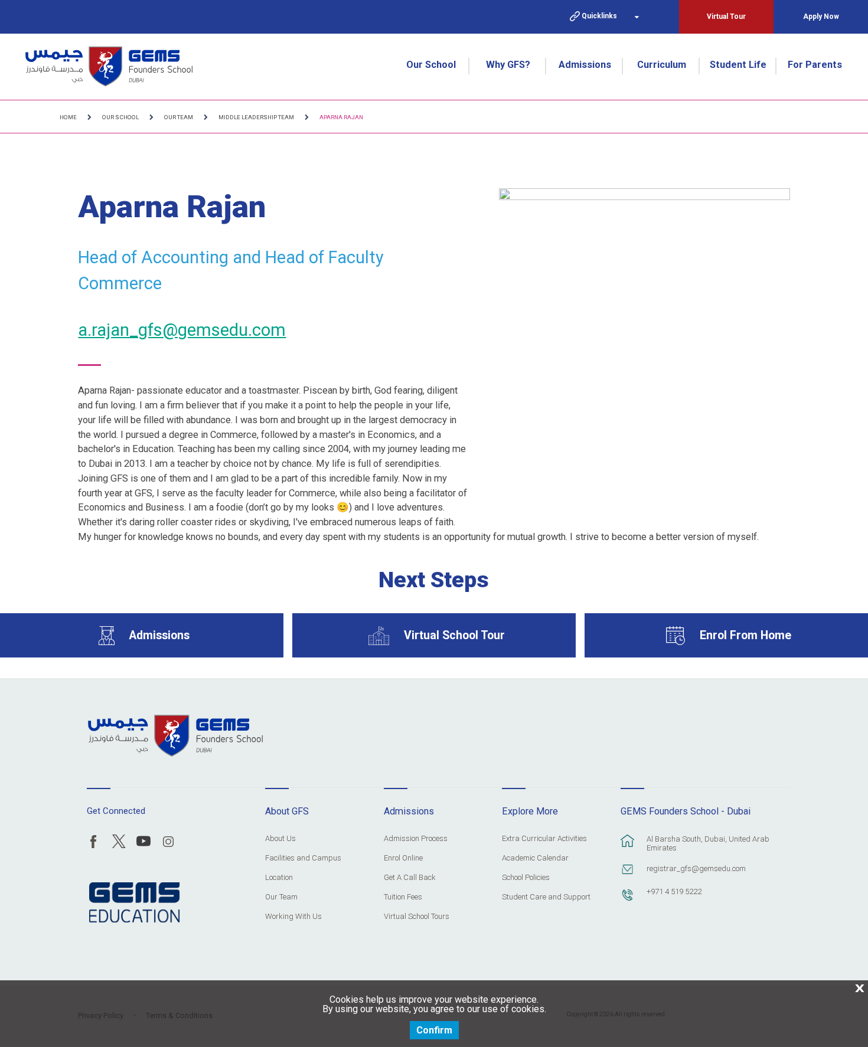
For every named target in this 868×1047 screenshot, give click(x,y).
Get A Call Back (410, 877)
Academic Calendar (535, 858)
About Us (280, 839)
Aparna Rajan (341, 117)
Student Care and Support (546, 897)
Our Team (178, 117)
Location (279, 877)
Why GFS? (508, 64)
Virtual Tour (726, 16)
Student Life (738, 64)
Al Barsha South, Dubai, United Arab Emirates (708, 843)
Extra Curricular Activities (544, 839)
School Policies (526, 877)
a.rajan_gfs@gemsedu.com (182, 330)
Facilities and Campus (303, 858)
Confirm (434, 1030)
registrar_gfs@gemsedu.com (696, 868)
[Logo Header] (109, 66)
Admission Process (416, 839)
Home (68, 117)
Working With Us (293, 916)
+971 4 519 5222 (674, 891)
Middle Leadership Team (256, 117)
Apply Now (821, 16)
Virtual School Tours (416, 916)
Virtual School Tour (454, 635)
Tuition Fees (403, 897)
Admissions (585, 64)
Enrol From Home (745, 635)
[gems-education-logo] (134, 903)
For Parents (815, 64)
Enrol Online (403, 858)
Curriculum (661, 64)
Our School (431, 64)
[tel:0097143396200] (628, 900)
